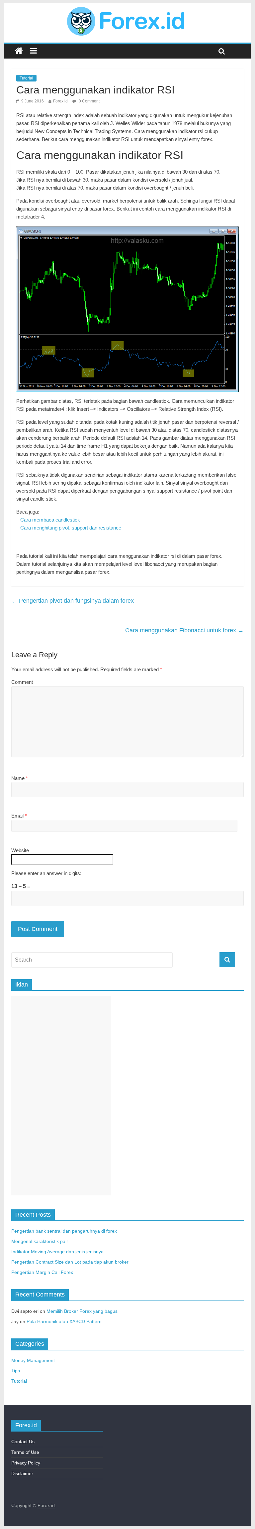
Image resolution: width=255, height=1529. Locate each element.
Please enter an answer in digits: (46, 873)
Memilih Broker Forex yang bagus (82, 1311)
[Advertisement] (61, 1095)
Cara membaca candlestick (50, 520)
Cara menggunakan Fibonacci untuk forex (184, 630)
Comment (22, 682)
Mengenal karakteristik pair (39, 1241)
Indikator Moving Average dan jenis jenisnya (57, 1251)
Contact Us (23, 1441)
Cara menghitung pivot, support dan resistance (70, 528)
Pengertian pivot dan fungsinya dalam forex (72, 600)
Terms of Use (25, 1452)
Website (20, 850)
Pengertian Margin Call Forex (42, 1272)
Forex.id (60, 101)
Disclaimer (22, 1473)
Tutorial (26, 78)
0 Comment (89, 101)
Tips (15, 1370)
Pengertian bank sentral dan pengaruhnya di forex (64, 1231)
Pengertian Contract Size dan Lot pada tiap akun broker (69, 1262)
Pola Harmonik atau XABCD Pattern (64, 1321)
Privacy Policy (25, 1462)
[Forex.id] (127, 11)
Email (19, 816)
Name (19, 778)
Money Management (33, 1360)
